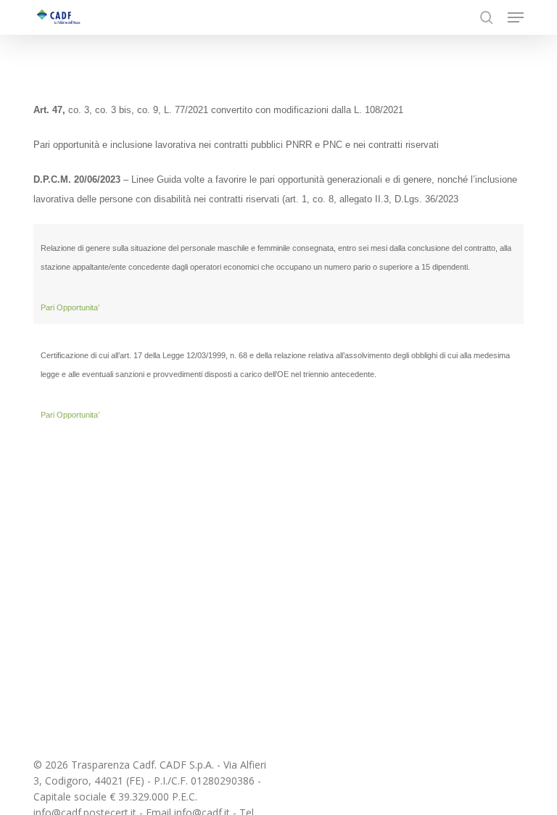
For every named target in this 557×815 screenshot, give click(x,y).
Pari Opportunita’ (70, 414)
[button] (516, 17)
